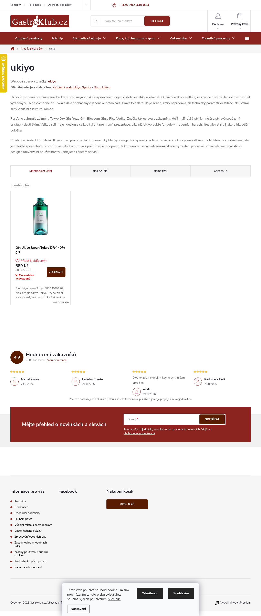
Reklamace (34, 5)
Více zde (114, 599)
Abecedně (220, 171)
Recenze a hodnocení (28, 567)
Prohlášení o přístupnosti (30, 561)
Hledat (157, 21)
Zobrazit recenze (56, 360)
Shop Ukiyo (102, 87)
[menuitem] (28, 38)
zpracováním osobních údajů (189, 429)
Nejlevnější (100, 171)
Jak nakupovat (23, 519)
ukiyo (52, 81)
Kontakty (15, 5)
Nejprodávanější (40, 171)
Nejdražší (160, 171)
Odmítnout (150, 593)
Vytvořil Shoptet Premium (235, 603)
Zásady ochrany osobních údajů (30, 544)
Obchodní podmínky (60, 5)
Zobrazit (56, 272)
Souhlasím (181, 593)
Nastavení (78, 609)
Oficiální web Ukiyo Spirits (72, 87)
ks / (127, 504)
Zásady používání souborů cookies (31, 553)
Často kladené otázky (27, 531)
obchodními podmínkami (139, 433)
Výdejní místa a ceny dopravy (33, 525)
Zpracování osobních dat (30, 537)
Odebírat (212, 419)
